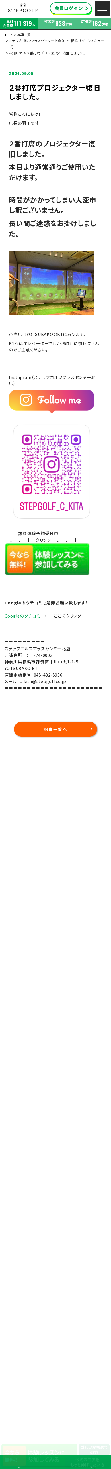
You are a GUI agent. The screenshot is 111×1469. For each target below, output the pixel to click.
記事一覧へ (55, 729)
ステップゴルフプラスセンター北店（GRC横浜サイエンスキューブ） (56, 43)
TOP (8, 34)
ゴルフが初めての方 (94, 1449)
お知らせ (15, 53)
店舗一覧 (24, 34)
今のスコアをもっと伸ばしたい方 (87, 1461)
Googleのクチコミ (22, 616)
